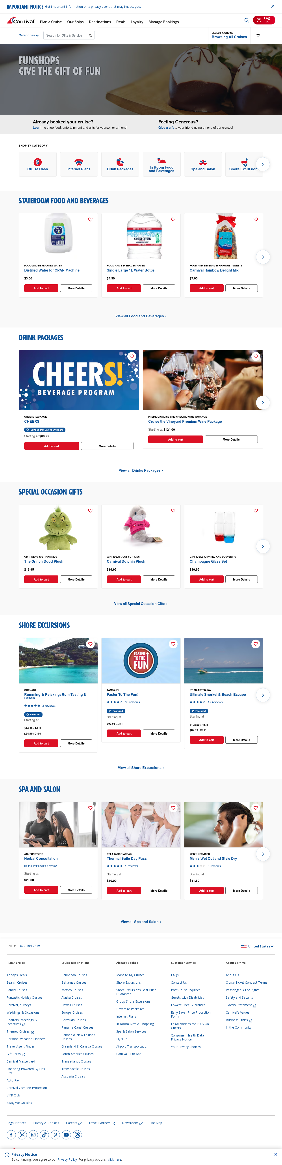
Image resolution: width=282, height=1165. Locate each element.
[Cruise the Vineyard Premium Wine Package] (203, 380)
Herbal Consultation (41, 858)
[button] (229, 35)
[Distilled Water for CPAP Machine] (58, 236)
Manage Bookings (164, 22)
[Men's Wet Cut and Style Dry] (223, 825)
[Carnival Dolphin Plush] (141, 527)
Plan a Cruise (51, 22)
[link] (37, 164)
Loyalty (137, 22)
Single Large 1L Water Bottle (130, 270)
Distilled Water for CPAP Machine (52, 270)
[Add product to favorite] (90, 219)
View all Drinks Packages (140, 470)
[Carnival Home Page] (21, 20)
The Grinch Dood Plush (43, 561)
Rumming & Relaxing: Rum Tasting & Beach (55, 696)
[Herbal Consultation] (58, 825)
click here (114, 1159)
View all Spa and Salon (140, 921)
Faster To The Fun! (122, 694)
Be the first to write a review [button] (40, 865)
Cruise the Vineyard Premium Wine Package (185, 421)
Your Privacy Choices (186, 1047)
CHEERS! (32, 421)
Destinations (100, 22)
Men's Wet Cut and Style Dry (213, 858)
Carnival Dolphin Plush (126, 561)
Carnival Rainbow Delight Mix (214, 270)
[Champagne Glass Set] (223, 527)
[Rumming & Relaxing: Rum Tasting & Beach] (58, 661)
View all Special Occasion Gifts (139, 603)
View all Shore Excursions (139, 767)
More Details (76, 288)
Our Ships (75, 22)
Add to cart (41, 288)
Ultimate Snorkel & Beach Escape (218, 694)
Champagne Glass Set (208, 561)
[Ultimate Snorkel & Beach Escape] (223, 661)
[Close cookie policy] (276, 1154)
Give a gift (166, 127)
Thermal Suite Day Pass (127, 858)
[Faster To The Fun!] (141, 661)
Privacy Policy (67, 1159)
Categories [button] (23, 35)
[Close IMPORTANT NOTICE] (272, 6)
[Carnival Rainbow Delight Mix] (223, 236)
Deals (121, 22)
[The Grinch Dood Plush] (58, 527)
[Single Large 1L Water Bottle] (141, 236)
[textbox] (58, 278)
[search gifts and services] (91, 35)
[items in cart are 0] (260, 35)
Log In (38, 127)
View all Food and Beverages (139, 315)
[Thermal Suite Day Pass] (141, 825)
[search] (246, 20)
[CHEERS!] (79, 380)
